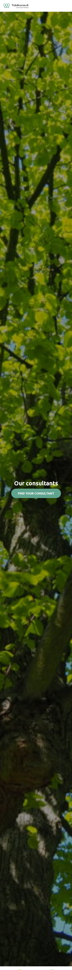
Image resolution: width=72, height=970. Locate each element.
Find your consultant (36, 493)
